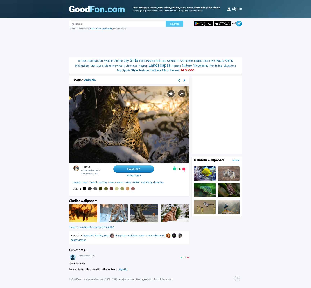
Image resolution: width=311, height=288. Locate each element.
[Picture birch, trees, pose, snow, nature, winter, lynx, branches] (114, 221)
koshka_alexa (102, 235)
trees (85, 182)
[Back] (179, 80)
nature (119, 182)
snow (112, 182)
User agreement (144, 279)
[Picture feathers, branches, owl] (229, 196)
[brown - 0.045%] (111, 188)
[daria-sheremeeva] (112, 235)
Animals (161, 60)
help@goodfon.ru (126, 279)
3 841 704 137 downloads (101, 28)
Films (165, 70)
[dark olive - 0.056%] (106, 188)
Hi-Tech (82, 60)
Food (142, 60)
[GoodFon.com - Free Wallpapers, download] (97, 9)
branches (159, 182)
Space (198, 60)
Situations (229, 65)
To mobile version (163, 279)
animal (93, 182)
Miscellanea (200, 65)
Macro (220, 60)
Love (212, 60)
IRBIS (136, 182)
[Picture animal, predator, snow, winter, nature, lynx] (175, 221)
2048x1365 (133, 175)
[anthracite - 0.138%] (90, 188)
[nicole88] (169, 235)
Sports (126, 70)
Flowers (175, 70)
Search (174, 23)
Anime (118, 60)
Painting (150, 60)
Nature (187, 65)
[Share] (181, 93)
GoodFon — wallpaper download (87, 279)
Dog (119, 70)
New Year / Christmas (125, 65)
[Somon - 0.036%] (127, 188)
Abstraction (95, 60)
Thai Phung (146, 182)
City (126, 60)
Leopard (77, 182)
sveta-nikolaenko (156, 235)
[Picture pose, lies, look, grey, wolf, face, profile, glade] (229, 179)
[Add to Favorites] (171, 93)
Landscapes (160, 65)
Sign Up (123, 269)
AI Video (187, 70)
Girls (134, 60)
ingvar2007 (89, 235)
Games (171, 60)
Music (99, 65)
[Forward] (184, 80)
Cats (205, 60)
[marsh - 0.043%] (117, 188)
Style (134, 70)
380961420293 (78, 240)
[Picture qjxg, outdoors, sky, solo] (229, 213)
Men (93, 65)
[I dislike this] (183, 170)
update (236, 160)
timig (118, 235)
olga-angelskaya (130, 235)
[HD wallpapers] (203, 23)
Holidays (176, 65)
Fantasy (155, 70)
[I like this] (174, 168)
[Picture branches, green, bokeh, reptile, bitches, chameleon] (205, 196)
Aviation (108, 60)
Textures (144, 70)
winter (128, 182)
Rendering (215, 65)
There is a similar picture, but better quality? (91, 227)
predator (103, 182)
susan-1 (143, 235)
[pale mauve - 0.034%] (133, 188)
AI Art (180, 60)
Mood (108, 65)
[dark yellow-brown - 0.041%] (122, 188)
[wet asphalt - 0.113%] (95, 188)
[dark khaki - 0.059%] (100, 188)
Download (133, 169)
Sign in (237, 8)
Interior (189, 60)
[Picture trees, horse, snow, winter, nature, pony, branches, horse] (144, 221)
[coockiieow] (174, 235)
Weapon (143, 65)
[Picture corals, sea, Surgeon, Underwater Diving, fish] (205, 179)
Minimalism (82, 65)
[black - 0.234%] (84, 188)
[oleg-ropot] (179, 235)
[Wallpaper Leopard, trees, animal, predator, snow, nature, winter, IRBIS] (129, 162)
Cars (229, 60)
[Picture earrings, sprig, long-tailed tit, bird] (205, 213)
